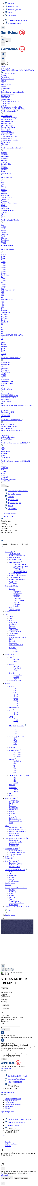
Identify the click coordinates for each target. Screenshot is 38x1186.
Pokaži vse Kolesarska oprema (11, 420)
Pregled (3, 70)
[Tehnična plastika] (2, 441)
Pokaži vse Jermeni (7, 249)
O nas (3, 1135)
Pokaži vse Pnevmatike (9, 111)
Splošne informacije (7, 1092)
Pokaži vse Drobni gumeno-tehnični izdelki (15, 461)
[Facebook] (2, 1151)
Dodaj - (6, 1030)
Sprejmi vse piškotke (21, 1178)
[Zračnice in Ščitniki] (1, 175)
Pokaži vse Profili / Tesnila (10, 220)
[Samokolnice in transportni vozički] (2, 418)
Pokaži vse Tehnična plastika (10, 430)
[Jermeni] (2, 356)
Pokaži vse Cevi (6, 177)
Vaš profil (9, 70)
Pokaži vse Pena (6, 389)
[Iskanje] (3, 54)
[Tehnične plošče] (2, 387)
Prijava (3, 66)
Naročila (31, 70)
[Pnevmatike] (1, 146)
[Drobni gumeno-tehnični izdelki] (2, 483)
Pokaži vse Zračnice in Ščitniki (11, 148)
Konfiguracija (6, 1178)
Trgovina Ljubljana (7, 1112)
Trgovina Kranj (6, 1068)
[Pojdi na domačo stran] (14, 35)
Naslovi (16, 70)
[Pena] (2, 403)
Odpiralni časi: (6, 521)
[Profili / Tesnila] (1, 247)
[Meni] (3, 27)
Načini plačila (23, 70)
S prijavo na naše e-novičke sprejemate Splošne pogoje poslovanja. (17, 1055)
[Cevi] (1, 218)
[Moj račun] (3, 58)
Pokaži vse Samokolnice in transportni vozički (16, 405)
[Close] (3, 966)
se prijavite (6, 68)
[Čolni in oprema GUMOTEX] (2, 459)
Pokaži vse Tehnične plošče (10, 358)
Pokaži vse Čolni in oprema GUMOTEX (15, 443)
